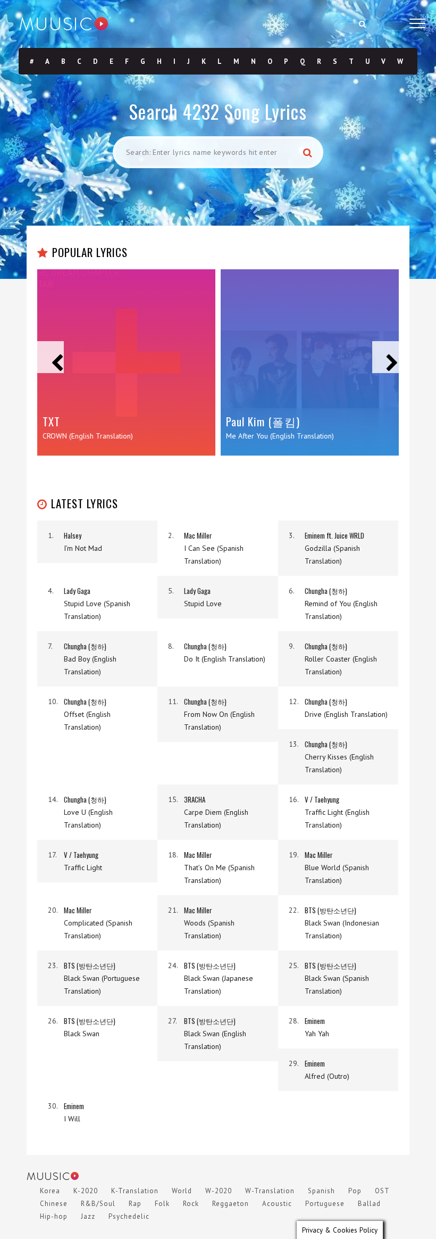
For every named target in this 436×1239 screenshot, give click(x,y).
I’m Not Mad (83, 548)
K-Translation (134, 1190)
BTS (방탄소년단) (330, 910)
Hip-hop (54, 1216)
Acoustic (277, 1203)
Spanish (321, 1190)
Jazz (88, 1216)
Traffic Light (83, 867)
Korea (50, 1190)
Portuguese (325, 1203)
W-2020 (218, 1190)
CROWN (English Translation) (88, 436)
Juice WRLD (349, 535)
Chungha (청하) (326, 590)
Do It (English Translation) (224, 659)
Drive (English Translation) (346, 714)
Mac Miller (198, 535)
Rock (191, 1203)
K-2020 (85, 1190)
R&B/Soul (98, 1203)
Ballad (369, 1203)
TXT (51, 421)
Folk (162, 1203)
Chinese (54, 1203)
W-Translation (270, 1190)
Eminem (315, 535)
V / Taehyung (322, 799)
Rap (135, 1203)
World (182, 1190)
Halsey (72, 535)
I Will (72, 1119)
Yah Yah (317, 1033)
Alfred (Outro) (327, 1076)
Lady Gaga (77, 590)
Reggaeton (230, 1203)
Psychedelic (128, 1216)
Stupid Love (203, 603)
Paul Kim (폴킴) (263, 421)
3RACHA (194, 799)
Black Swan (81, 1033)
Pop (355, 1190)
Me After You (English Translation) (280, 436)
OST (382, 1190)
